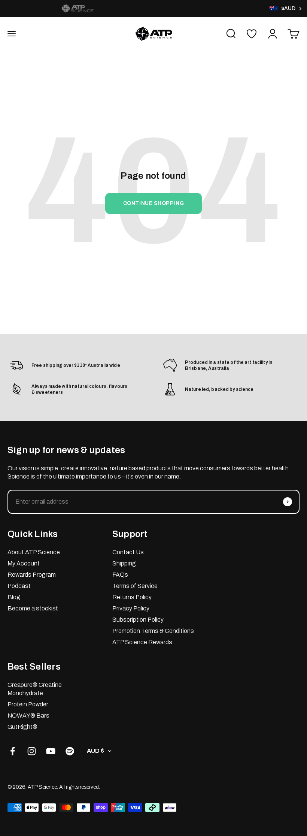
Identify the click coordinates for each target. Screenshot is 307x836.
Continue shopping (153, 203)
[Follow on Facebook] (12, 751)
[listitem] (78, 8)
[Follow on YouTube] (51, 751)
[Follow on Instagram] (32, 751)
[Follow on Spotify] (70, 751)
